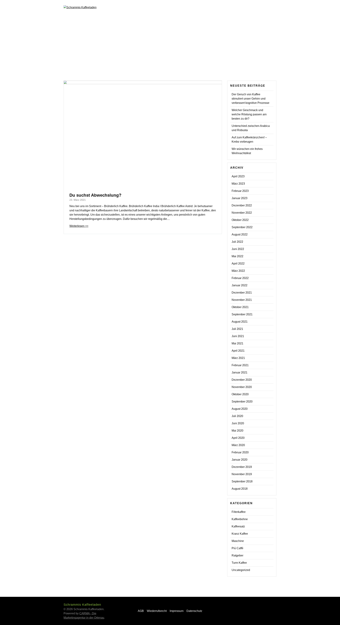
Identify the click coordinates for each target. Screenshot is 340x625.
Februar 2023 (240, 190)
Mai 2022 (237, 256)
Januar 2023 (239, 198)
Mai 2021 (237, 343)
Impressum (176, 610)
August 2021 (240, 321)
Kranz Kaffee (240, 533)
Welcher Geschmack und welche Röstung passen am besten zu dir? (249, 114)
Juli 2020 (237, 416)
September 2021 (242, 314)
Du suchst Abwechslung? (95, 195)
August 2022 (240, 234)
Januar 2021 (239, 372)
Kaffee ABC (209, 7)
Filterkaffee (239, 511)
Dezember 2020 (242, 379)
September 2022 (242, 227)
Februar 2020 (240, 452)
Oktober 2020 (240, 394)
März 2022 (238, 270)
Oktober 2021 (240, 307)
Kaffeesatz (238, 526)
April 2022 (238, 263)
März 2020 (238, 445)
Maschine (238, 540)
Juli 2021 (237, 328)
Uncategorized (241, 569)
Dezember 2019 (242, 466)
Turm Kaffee (239, 562)
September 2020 (242, 401)
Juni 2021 (238, 336)
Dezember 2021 (242, 292)
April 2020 (238, 437)
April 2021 (238, 350)
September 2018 (242, 481)
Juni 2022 (238, 248)
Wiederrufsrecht (157, 610)
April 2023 (238, 176)
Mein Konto (259, 7)
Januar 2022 (239, 285)
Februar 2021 (240, 365)
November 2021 (242, 299)
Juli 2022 (237, 241)
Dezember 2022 (242, 205)
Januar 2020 (239, 459)
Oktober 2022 (240, 219)
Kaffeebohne (240, 519)
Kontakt (240, 7)
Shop (225, 7)
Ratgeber (237, 555)
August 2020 (240, 408)
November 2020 (242, 386)
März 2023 (238, 183)
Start (191, 7)
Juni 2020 (238, 423)
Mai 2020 (237, 430)
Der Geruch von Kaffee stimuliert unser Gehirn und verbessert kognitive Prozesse (250, 98)
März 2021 (238, 357)
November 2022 (242, 212)
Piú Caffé (237, 548)
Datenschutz (194, 610)
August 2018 (240, 488)
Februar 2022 (240, 278)
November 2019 (242, 474)
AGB (141, 610)
